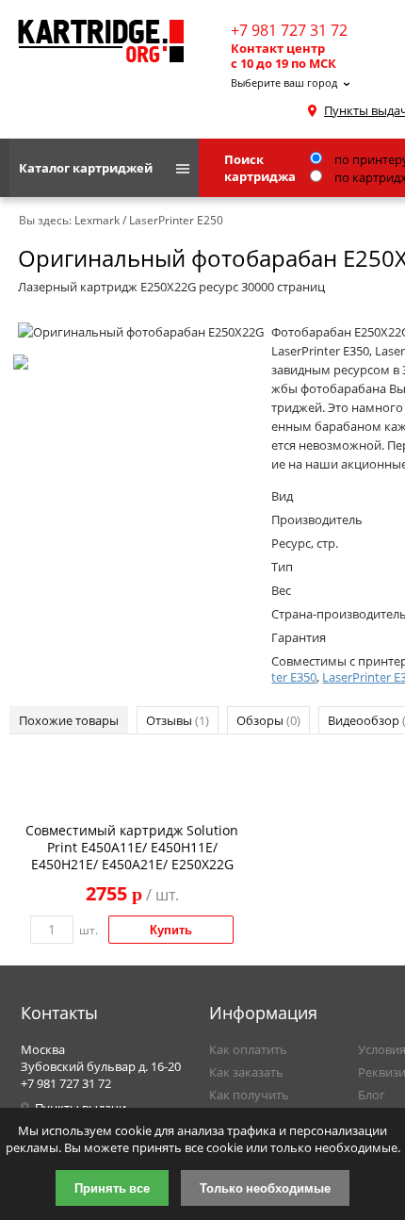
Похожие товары (69, 720)
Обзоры (268, 720)
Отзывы (177, 720)
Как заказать (246, 1071)
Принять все (112, 1187)
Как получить (249, 1094)
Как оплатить (248, 1049)
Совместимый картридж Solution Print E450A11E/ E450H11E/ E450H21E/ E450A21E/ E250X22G (131, 847)
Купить (171, 929)
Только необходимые (265, 1187)
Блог (371, 1094)
